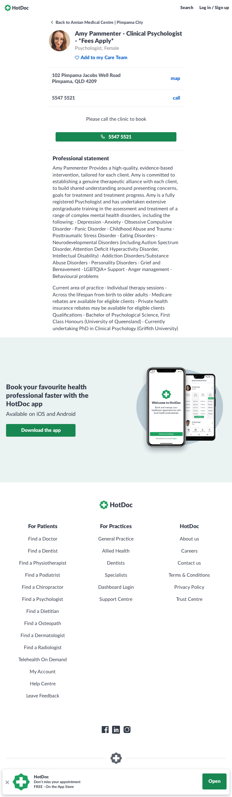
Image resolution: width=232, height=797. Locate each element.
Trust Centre (189, 599)
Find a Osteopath (42, 623)
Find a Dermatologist (43, 635)
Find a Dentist (43, 551)
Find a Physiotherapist (42, 563)
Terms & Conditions (189, 575)
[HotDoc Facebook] (105, 730)
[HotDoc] (16, 8)
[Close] (7, 782)
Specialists (116, 575)
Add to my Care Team (104, 57)
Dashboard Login (116, 587)
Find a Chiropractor (42, 587)
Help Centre (43, 683)
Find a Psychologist (42, 599)
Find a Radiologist (43, 647)
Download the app (41, 430)
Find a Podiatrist (42, 575)
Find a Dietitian (42, 611)
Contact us (189, 563)
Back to (99, 23)
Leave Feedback (42, 695)
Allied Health (116, 551)
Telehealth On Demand (42, 659)
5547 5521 (119, 137)
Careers (189, 551)
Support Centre (115, 599)
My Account (43, 671)
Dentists (116, 563)
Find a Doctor (42, 539)
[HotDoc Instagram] (126, 730)
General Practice (116, 539)
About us (189, 539)
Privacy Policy (189, 587)
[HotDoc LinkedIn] (116, 730)
